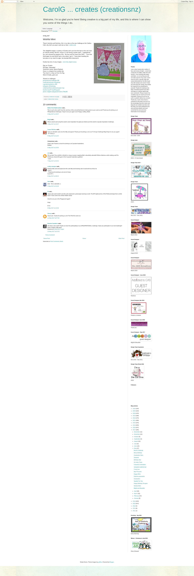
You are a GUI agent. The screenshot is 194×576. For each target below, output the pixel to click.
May (135, 448)
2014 (134, 506)
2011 (134, 510)
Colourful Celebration (140, 464)
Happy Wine (137, 474)
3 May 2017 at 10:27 (53, 124)
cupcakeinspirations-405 (50, 84)
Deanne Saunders (52, 223)
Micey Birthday (138, 453)
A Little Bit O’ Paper (58, 229)
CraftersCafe (51, 99)
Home (84, 238)
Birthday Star (137, 460)
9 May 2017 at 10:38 (53, 208)
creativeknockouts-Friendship (51, 82)
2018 (134, 427)
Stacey (49, 213)
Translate (54, 31)
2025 (134, 411)
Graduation (137, 479)
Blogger (112, 562)
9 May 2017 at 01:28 (53, 186)
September (137, 439)
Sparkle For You (138, 481)
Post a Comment (50, 235)
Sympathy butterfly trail (140, 467)
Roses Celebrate (138, 450)
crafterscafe (72, 45)
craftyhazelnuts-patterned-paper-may (53, 88)
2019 (134, 425)
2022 (134, 418)
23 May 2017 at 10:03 (53, 231)
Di (48, 191)
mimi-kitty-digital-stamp (69, 62)
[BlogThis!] (65, 97)
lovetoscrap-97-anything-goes (51, 90)
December (137, 432)
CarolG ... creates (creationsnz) (92, 9)
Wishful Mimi (137, 486)
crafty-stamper (51, 166)
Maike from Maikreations (54, 108)
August (136, 441)
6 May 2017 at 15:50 (53, 147)
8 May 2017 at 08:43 (53, 176)
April (135, 491)
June (135, 446)
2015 (134, 503)
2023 (134, 415)
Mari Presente (138, 471)
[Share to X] (67, 97)
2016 (134, 501)
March (136, 493)
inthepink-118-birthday (49, 86)
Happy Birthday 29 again (141, 483)
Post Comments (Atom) (56, 241)
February (136, 496)
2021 (134, 420)
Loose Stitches (51, 129)
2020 (134, 422)
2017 (134, 430)
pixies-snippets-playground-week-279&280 (55, 91)
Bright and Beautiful (139, 488)
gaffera (100, 562)
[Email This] (63, 97)
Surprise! (136, 457)
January (136, 498)
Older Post (121, 238)
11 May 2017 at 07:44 (53, 218)
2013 (134, 508)
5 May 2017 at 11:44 (53, 136)
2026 (134, 408)
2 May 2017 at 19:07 (53, 114)
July (135, 443)
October (136, 436)
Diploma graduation (139, 476)
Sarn (48, 181)
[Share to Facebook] (69, 97)
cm (48, 153)
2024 (134, 413)
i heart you (137, 469)
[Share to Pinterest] (71, 97)
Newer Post (46, 238)
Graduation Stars (138, 455)
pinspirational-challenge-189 (51, 80)
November (137, 434)
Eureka (56, 99)
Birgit (49, 119)
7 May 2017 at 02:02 (53, 161)
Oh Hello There (138, 462)
